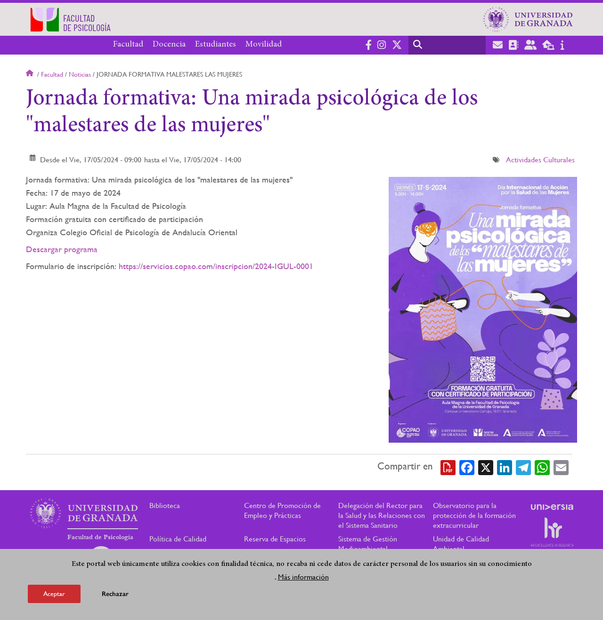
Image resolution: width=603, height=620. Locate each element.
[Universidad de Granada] (528, 19)
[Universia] (552, 507)
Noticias (80, 74)
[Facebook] (466, 466)
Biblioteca (164, 505)
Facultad (128, 44)
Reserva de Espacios (275, 538)
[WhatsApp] (542, 466)
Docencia (169, 44)
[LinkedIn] (504, 466)
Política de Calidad (177, 538)
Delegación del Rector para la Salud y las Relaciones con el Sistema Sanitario (381, 515)
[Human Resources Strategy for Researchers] (552, 532)
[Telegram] (523, 466)
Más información (303, 576)
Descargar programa (62, 249)
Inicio (30, 74)
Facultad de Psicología (100, 537)
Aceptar (54, 593)
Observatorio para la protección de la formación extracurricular (474, 515)
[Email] (561, 466)
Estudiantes (215, 44)
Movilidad (263, 44)
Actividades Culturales (540, 159)
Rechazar (115, 594)
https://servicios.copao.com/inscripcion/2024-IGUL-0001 (216, 266)
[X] (485, 466)
